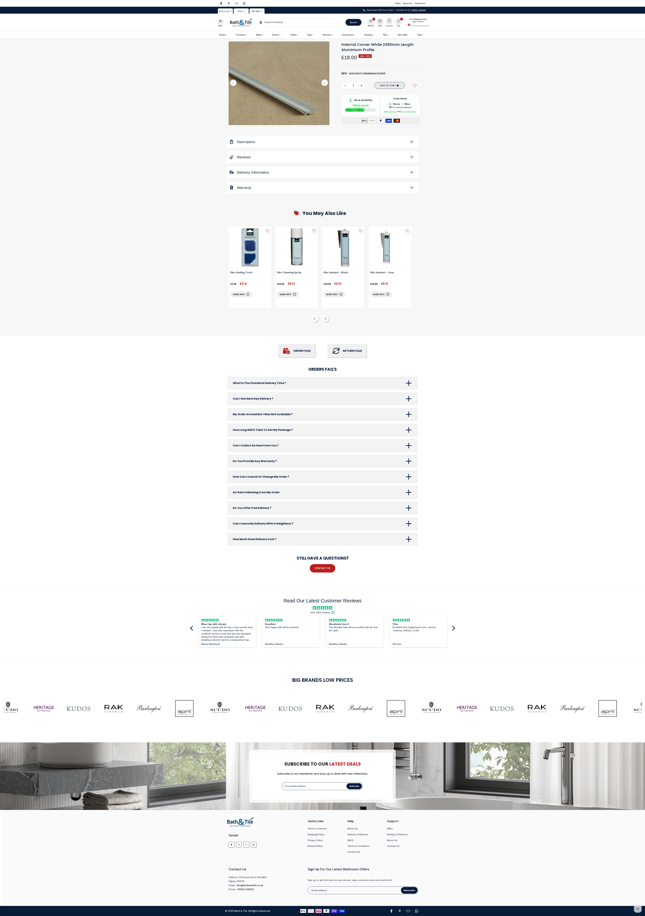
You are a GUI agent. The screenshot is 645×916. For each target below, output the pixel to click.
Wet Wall (402, 35)
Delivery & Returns (357, 834)
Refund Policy (315, 846)
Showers (327, 35)
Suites (222, 35)
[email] (236, 3)
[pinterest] (229, 3)
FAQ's (390, 828)
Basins (275, 35)
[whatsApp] (244, 3)
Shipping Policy (316, 834)
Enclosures (348, 35)
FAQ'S (350, 840)
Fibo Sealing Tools (241, 272)
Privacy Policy (315, 840)
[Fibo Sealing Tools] (250, 248)
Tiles (385, 35)
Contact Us (420, 3)
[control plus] (361, 85)
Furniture (241, 35)
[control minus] (345, 85)
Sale (419, 35)
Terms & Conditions (358, 846)
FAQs (398, 3)
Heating (368, 35)
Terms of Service (317, 828)
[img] (322, 608)
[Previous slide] (233, 83)
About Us (407, 3)
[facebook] (221, 3)
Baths (259, 35)
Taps (309, 35)
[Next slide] (324, 83)
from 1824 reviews (320, 612)
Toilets (293, 35)
